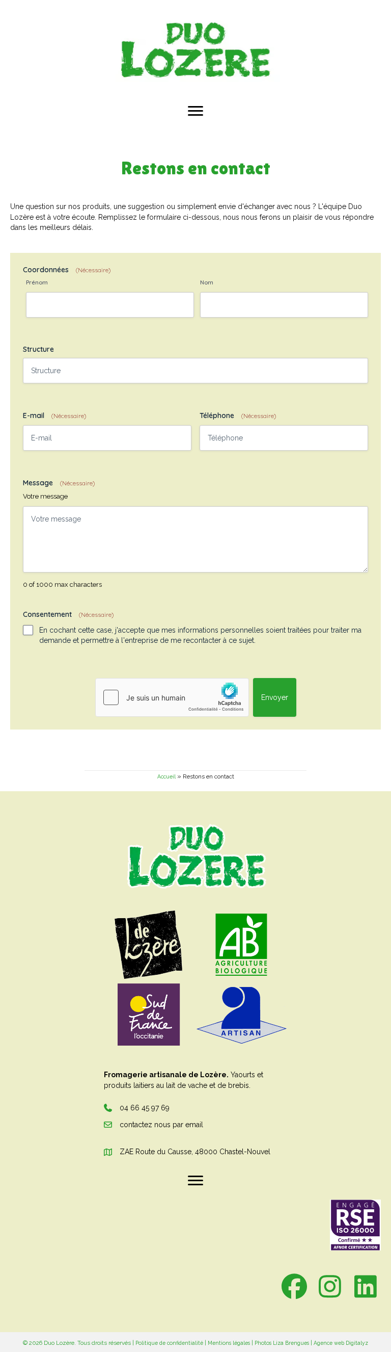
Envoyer (274, 697)
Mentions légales (229, 1343)
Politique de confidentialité (169, 1343)
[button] (294, 1286)
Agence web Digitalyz (341, 1343)
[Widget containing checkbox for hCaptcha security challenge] (172, 697)
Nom (206, 282)
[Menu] (195, 111)
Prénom (37, 282)
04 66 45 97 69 (145, 1108)
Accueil (166, 776)
